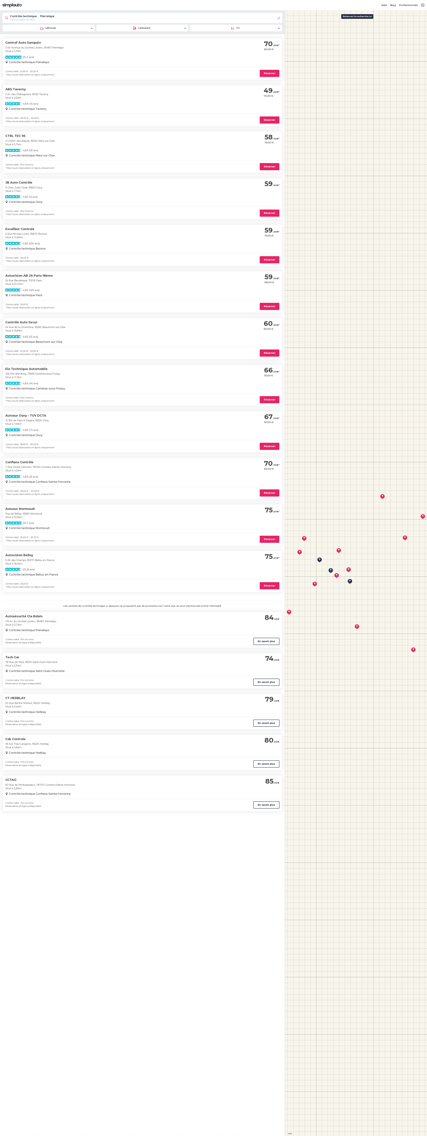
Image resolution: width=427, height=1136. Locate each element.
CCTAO (11, 780)
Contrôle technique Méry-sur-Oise (32, 155)
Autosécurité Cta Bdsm (24, 616)
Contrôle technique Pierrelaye (29, 62)
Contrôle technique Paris (25, 295)
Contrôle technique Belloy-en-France (33, 574)
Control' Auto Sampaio (23, 42)
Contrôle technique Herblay (27, 712)
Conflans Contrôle (19, 462)
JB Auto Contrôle (18, 182)
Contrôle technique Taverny (27, 108)
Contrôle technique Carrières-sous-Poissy (37, 388)
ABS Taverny (15, 89)
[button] (422, 5)
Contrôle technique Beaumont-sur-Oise (35, 341)
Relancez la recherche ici (357, 16)
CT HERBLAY (15, 698)
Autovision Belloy (19, 555)
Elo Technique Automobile (26, 369)
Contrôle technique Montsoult (29, 528)
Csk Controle (15, 739)
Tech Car (12, 657)
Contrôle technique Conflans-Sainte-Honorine (40, 481)
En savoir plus (266, 641)
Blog (393, 5)
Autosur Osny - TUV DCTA (25, 415)
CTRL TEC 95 (15, 136)
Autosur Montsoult (20, 509)
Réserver (269, 73)
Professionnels (408, 5)
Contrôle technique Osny (26, 202)
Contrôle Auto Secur (21, 322)
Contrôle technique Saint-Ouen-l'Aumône (37, 671)
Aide (384, 5)
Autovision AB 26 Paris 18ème (29, 276)
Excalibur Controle (19, 229)
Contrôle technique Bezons (27, 248)
